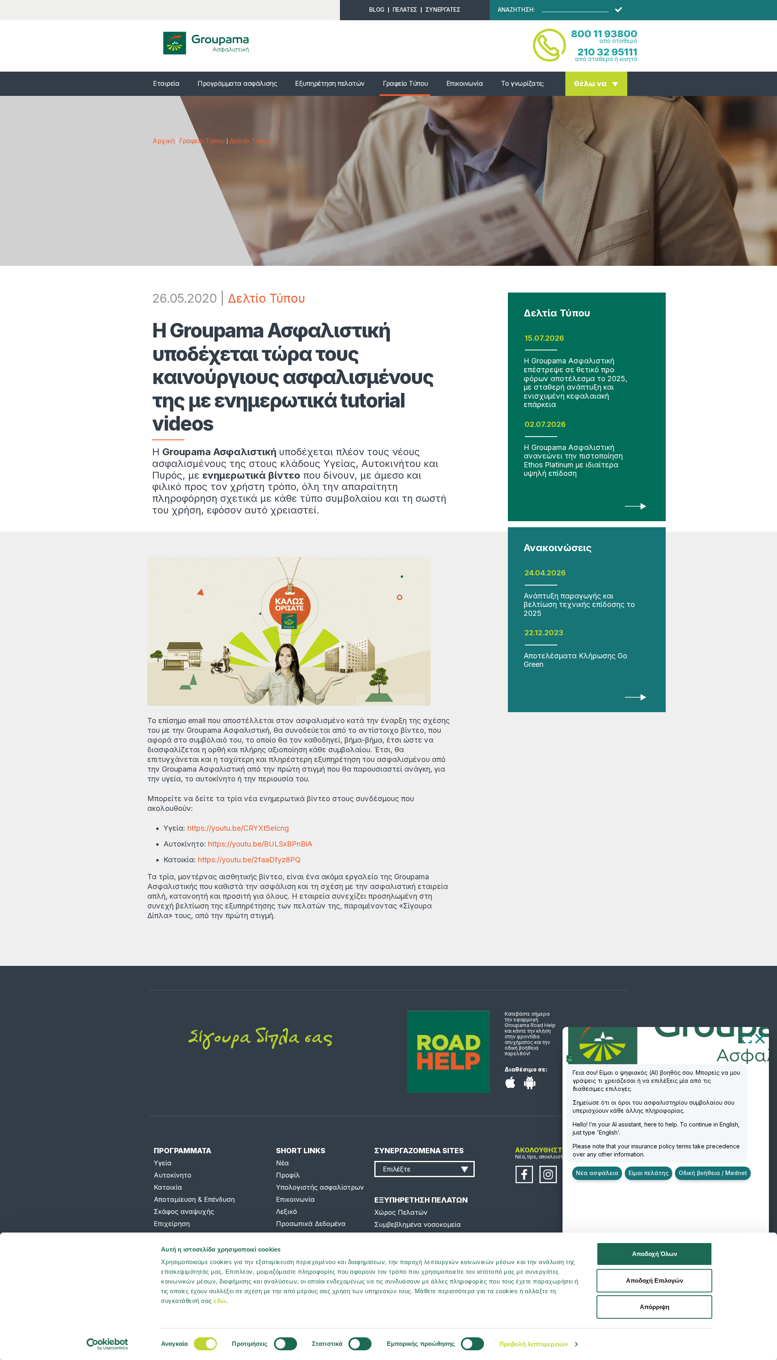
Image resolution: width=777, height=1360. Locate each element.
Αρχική (163, 141)
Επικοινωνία (464, 83)
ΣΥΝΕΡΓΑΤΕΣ (443, 9)
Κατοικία (168, 1187)
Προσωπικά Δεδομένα (311, 1224)
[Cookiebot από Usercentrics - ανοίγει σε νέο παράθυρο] (107, 1344)
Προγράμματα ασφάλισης (237, 83)
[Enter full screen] (747, 1038)
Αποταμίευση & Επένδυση (194, 1199)
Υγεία (163, 1163)
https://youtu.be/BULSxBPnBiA (260, 844)
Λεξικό (286, 1211)
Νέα (282, 1163)
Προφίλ (288, 1175)
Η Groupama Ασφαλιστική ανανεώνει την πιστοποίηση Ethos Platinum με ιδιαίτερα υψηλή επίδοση (573, 460)
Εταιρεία (166, 83)
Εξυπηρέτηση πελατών (330, 83)
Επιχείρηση (172, 1224)
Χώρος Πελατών (400, 1212)
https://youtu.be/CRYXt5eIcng (238, 828)
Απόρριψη (654, 1306)
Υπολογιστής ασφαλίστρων (320, 1187)
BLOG (376, 9)
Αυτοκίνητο (172, 1175)
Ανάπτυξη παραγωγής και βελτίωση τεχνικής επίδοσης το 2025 (579, 604)
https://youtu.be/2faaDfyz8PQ (249, 859)
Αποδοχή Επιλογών (654, 1280)
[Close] (760, 1038)
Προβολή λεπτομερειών (533, 1344)
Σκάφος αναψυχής (184, 1211)
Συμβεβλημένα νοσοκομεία (417, 1224)
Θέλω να (590, 83)
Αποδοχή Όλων (654, 1253)
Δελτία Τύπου (249, 141)
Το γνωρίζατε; (522, 83)
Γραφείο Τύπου (405, 83)
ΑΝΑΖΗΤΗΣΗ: (516, 10)
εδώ (220, 1300)
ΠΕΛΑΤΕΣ (405, 9)
